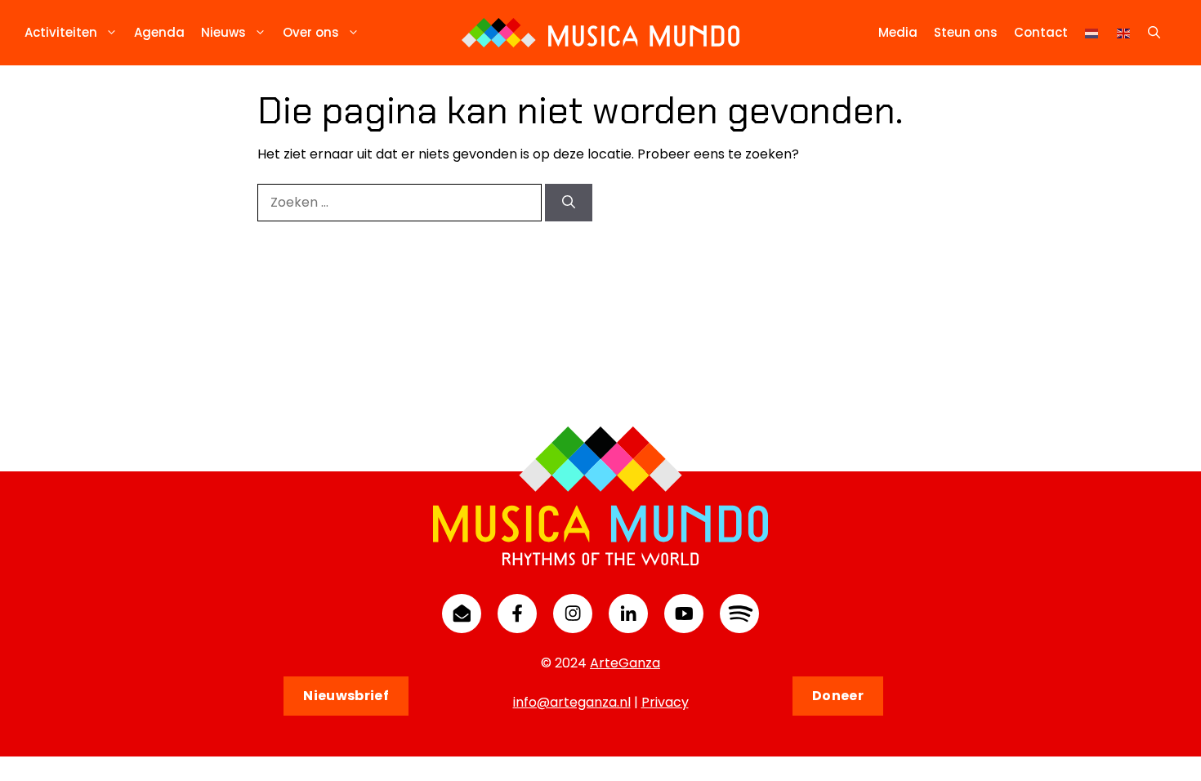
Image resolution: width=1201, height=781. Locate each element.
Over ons (311, 32)
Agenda (159, 32)
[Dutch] (1092, 32)
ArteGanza (625, 663)
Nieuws (223, 32)
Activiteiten (61, 32)
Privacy (665, 702)
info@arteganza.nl (572, 702)
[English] (1124, 32)
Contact (1041, 32)
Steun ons (966, 32)
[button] (1154, 32)
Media (897, 32)
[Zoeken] (568, 202)
